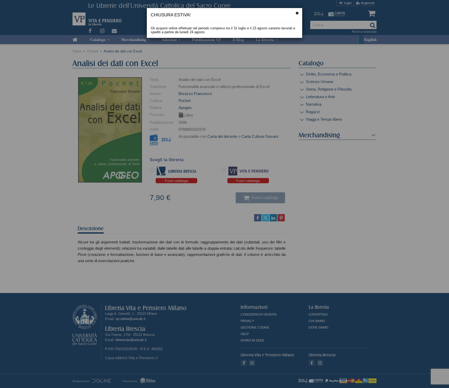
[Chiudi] (297, 13)
